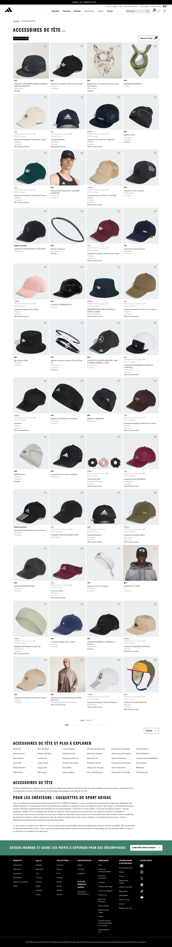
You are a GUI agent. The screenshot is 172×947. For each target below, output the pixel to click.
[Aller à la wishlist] (159, 11)
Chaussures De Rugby (121, 749)
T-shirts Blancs (68, 749)
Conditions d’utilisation (138, 942)
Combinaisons (19, 754)
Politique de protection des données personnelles (100, 942)
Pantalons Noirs (69, 754)
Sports (100, 11)
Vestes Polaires (142, 749)
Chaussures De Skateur (121, 754)
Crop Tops (17, 763)
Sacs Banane (18, 758)
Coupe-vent (42, 768)
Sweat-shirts (43, 763)
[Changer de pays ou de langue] (164, 6)
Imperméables (68, 772)
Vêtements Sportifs (94, 754)
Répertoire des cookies (73, 942)
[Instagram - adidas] (149, 872)
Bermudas (42, 772)
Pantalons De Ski (94, 763)
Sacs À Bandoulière (95, 772)
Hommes (55, 11)
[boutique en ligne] (8, 10)
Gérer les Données (50, 942)
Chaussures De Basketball (147, 758)
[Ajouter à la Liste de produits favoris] (45, 46)
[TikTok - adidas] (149, 891)
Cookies (61, 942)
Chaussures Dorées (70, 763)
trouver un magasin (111, 6)
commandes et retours (131, 6)
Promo (110, 11)
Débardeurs (18, 772)
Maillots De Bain (44, 754)
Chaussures (89, 11)
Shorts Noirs (141, 763)
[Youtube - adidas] (149, 898)
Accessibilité (123, 942)
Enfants (77, 11)
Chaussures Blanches (96, 749)
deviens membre (156, 6)
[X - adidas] (149, 879)
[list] (75, 38)
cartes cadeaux (144, 6)
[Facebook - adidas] (149, 866)
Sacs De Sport (43, 749)
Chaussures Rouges (95, 768)
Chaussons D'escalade (121, 772)
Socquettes (66, 768)
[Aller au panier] (164, 11)
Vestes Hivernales (119, 758)
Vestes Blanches (143, 754)
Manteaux (17, 749)
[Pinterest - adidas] (149, 885)
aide (120, 6)
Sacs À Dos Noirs (119, 768)
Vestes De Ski (92, 758)
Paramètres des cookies (34, 942)
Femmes (66, 11)
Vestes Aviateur (19, 768)
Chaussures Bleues (70, 758)
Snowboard (42, 758)
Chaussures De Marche (121, 763)
